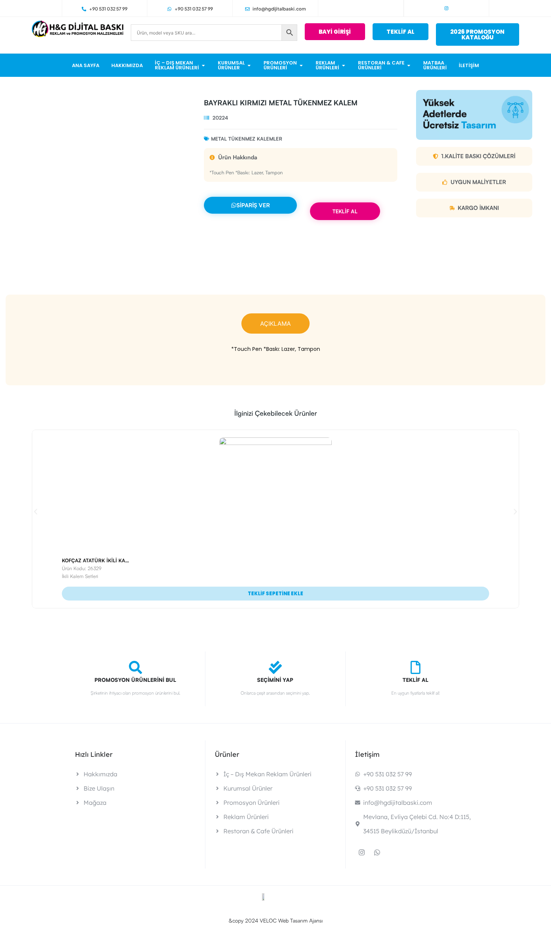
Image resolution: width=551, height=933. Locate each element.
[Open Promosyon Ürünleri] (301, 65)
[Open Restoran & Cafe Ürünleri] (408, 65)
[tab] (275, 323)
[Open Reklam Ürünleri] (343, 65)
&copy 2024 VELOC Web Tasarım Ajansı (276, 920)
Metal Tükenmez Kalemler (246, 139)
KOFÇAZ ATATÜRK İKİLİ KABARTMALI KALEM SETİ (121, 560)
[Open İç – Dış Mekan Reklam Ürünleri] (203, 65)
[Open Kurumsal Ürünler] (249, 65)
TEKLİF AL (345, 211)
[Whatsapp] (377, 852)
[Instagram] (446, 8)
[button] (35, 511)
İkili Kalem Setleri (80, 576)
